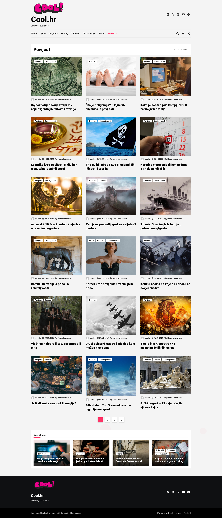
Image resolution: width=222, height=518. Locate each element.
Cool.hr (43, 19)
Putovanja (171, 450)
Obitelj (64, 33)
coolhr (38, 99)
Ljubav (43, 33)
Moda (34, 33)
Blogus (64, 513)
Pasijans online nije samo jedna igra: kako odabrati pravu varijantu (90, 461)
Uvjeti (178, 513)
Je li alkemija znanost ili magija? (53, 403)
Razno (119, 454)
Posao (102, 33)
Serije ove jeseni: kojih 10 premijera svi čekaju (50, 460)
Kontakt (187, 513)
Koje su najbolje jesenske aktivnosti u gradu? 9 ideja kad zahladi (169, 461)
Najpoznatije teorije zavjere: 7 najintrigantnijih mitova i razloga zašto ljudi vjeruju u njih (53, 109)
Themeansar (75, 513)
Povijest (38, 61)
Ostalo (112, 33)
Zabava (102, 181)
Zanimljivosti (50, 61)
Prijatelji (53, 33)
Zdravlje (75, 33)
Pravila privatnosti (165, 513)
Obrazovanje (89, 33)
